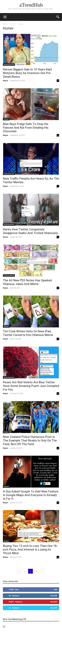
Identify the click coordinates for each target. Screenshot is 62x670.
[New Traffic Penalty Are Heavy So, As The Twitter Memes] (31, 159)
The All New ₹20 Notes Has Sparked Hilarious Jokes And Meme (27, 282)
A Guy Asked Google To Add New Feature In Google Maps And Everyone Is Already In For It (30, 495)
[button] (58, 17)
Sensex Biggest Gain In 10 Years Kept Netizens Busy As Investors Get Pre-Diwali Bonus (27, 73)
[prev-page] (18, 571)
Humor (13, 24)
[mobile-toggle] (5, 17)
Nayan (5, 80)
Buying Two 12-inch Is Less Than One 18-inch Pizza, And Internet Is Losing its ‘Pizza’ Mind (30, 549)
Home (5, 24)
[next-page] (42, 571)
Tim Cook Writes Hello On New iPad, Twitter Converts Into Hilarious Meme (28, 333)
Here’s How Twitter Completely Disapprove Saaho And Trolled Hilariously (30, 231)
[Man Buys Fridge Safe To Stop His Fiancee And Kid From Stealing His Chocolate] (31, 104)
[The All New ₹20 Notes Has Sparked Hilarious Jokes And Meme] (31, 260)
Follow (53, 596)
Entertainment (9, 64)
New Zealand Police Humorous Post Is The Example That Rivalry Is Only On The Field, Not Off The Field (30, 440)
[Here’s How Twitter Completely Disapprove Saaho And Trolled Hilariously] (31, 210)
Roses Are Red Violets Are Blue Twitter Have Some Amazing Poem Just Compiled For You (31, 386)
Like (55, 589)
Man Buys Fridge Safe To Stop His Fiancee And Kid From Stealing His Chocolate (25, 127)
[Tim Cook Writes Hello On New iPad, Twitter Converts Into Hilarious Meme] (31, 311)
